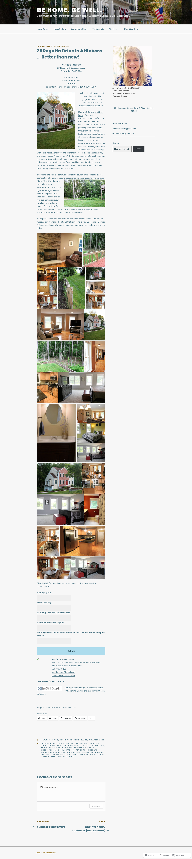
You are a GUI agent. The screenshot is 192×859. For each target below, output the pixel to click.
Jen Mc (44, 748)
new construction (60, 752)
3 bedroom (46, 744)
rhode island (97, 754)
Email (44, 602)
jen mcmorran (55, 748)
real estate (73, 754)
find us (96, 178)
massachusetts (62, 750)
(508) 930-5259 (120, 123)
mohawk (45, 752)
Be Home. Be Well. (69, 10)
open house (97, 752)
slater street (48, 757)
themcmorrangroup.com (123, 133)
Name (44, 592)
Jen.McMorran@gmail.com (63, 672)
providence (59, 754)
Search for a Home (79, 29)
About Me (113, 29)
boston (70, 744)
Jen (58, 86)
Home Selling (60, 29)
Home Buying (42, 29)
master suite (79, 750)
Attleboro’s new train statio (49, 212)
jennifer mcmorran (84, 748)
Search (116, 143)
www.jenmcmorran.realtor (63, 675)
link (46, 583)
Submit (71, 651)
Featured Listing (49, 740)
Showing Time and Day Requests (53, 612)
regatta (84, 754)
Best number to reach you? (50, 622)
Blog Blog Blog (131, 29)
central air (81, 744)
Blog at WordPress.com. (46, 853)
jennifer (68, 748)
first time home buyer (68, 746)
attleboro (58, 744)
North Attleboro (80, 752)
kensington (47, 750)
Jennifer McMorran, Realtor (64, 659)
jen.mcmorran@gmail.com (124, 128)
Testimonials (98, 29)
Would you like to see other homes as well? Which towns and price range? (71, 634)
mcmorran (92, 750)
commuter (94, 744)
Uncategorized (96, 740)
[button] (59, 250)
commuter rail (48, 746)
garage (96, 746)
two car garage (65, 757)
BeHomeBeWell (61, 46)
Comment (96, 806)
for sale (86, 746)
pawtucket (46, 754)
